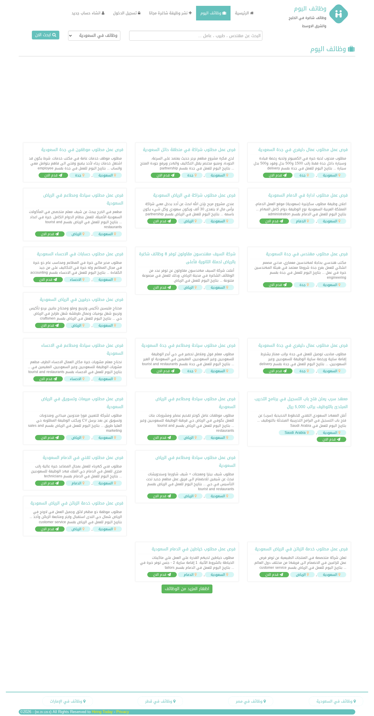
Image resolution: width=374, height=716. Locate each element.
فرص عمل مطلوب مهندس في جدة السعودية (307, 254)
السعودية (330, 175)
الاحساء (75, 279)
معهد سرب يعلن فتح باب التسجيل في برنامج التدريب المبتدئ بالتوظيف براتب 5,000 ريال (301, 403)
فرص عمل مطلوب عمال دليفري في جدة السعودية (303, 150)
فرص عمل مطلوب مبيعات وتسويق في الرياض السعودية (82, 403)
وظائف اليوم (310, 8)
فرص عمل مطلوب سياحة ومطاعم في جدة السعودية (188, 345)
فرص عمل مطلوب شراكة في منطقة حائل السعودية (189, 150)
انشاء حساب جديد (87, 13)
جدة (302, 175)
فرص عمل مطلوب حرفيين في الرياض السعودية (81, 300)
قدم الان (276, 175)
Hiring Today (102, 711)
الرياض (188, 221)
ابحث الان (43, 35)
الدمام (301, 221)
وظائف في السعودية (335, 701)
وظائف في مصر (250, 701)
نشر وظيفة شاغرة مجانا (169, 13)
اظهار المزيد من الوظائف (187, 589)
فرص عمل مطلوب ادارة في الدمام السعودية (308, 195)
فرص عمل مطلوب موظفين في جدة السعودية (82, 150)
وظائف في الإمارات (66, 701)
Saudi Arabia (295, 432)
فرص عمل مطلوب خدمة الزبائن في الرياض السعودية (76, 503)
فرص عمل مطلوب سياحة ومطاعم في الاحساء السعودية (82, 349)
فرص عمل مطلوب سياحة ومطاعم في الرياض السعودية (83, 199)
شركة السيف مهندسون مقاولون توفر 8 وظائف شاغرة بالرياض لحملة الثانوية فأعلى (187, 258)
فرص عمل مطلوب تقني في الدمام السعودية (83, 458)
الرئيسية (242, 13)
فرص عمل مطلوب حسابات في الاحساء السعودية (80, 254)
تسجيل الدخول (125, 13)
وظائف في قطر (159, 701)
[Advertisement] (187, 99)
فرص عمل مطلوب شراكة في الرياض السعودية (194, 195)
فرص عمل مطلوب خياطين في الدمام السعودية (194, 549)
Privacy (122, 711)
